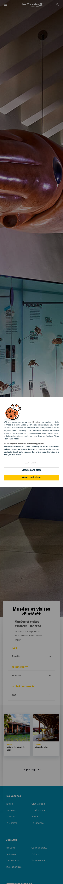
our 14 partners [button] (34, 422)
